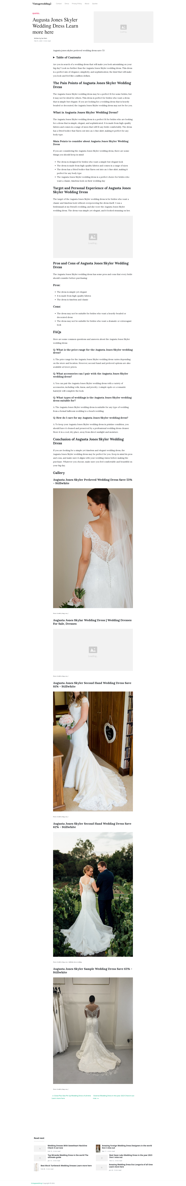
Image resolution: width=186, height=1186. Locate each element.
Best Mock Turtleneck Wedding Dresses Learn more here (66, 1165)
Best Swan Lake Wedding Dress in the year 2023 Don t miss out (130, 1156)
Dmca (67, 4)
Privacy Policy (77, 4)
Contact (59, 4)
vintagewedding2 (37, 1183)
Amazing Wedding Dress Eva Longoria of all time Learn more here (131, 1165)
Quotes (95, 4)
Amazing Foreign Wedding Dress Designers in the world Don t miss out (127, 1146)
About (87, 4)
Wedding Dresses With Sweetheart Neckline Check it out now (67, 1146)
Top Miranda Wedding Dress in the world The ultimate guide (68, 1156)
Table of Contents (68, 57)
